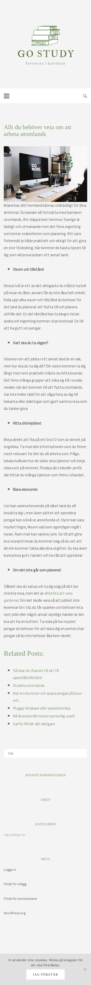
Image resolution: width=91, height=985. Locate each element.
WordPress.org (15, 913)
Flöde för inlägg (15, 884)
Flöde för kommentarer (20, 899)
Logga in (10, 869)
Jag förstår (45, 974)
